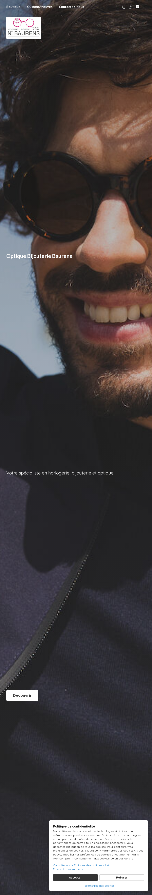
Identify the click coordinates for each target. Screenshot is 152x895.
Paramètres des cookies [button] (99, 885)
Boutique (13, 7)
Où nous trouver (39, 7)
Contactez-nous (71, 7)
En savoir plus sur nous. (68, 869)
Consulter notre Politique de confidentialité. (81, 865)
